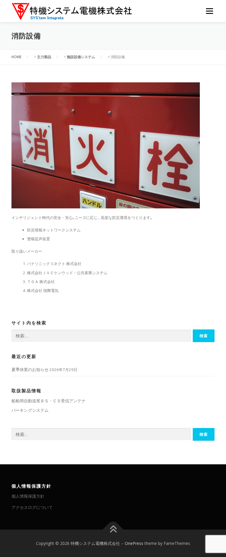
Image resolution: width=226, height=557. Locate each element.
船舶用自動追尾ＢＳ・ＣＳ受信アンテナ (48, 401)
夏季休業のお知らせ (30, 369)
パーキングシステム (30, 410)
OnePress (134, 543)
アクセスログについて (32, 507)
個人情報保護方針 (27, 496)
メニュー (209, 11)
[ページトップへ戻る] (113, 529)
